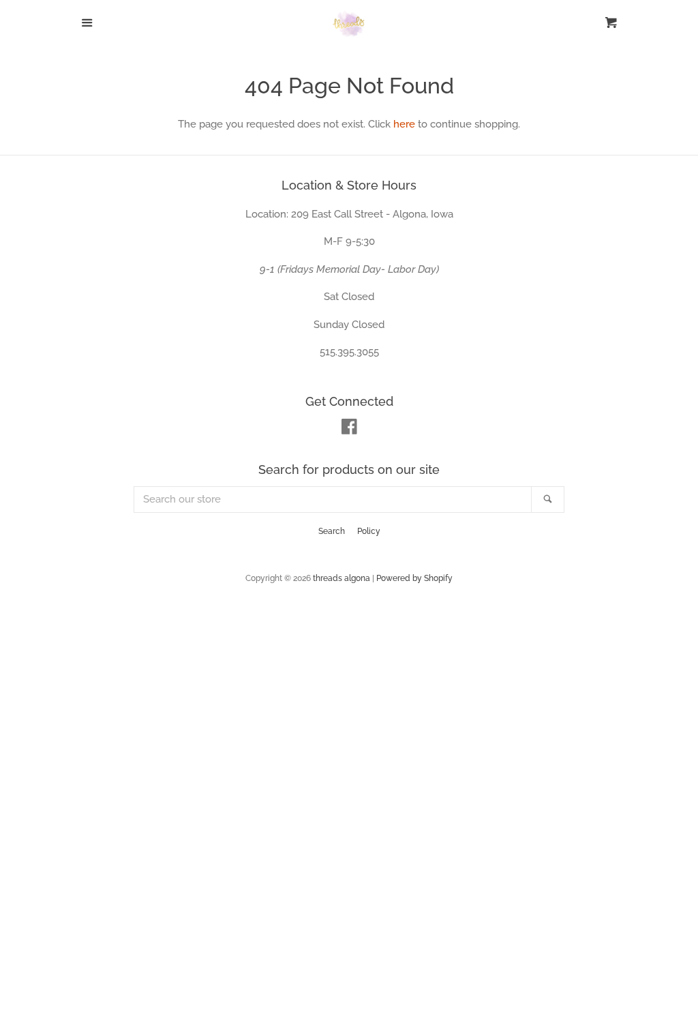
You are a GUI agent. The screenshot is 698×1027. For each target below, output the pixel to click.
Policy (368, 531)
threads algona (341, 578)
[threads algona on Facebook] (349, 429)
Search (331, 531)
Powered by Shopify (414, 578)
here (404, 124)
